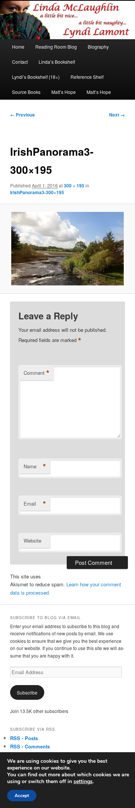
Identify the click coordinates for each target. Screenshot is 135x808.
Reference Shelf (87, 77)
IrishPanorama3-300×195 (37, 192)
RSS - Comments (30, 746)
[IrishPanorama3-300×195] (67, 248)
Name (35, 466)
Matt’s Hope (63, 92)
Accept (22, 796)
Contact (20, 61)
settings (83, 781)
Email (35, 504)
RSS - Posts (24, 738)
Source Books (26, 92)
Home (18, 46)
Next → (117, 114)
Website (32, 540)
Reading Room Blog (56, 46)
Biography (98, 46)
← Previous (22, 114)
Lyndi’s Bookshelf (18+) (36, 77)
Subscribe (27, 692)
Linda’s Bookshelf (57, 61)
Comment (37, 373)
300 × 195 (74, 185)
